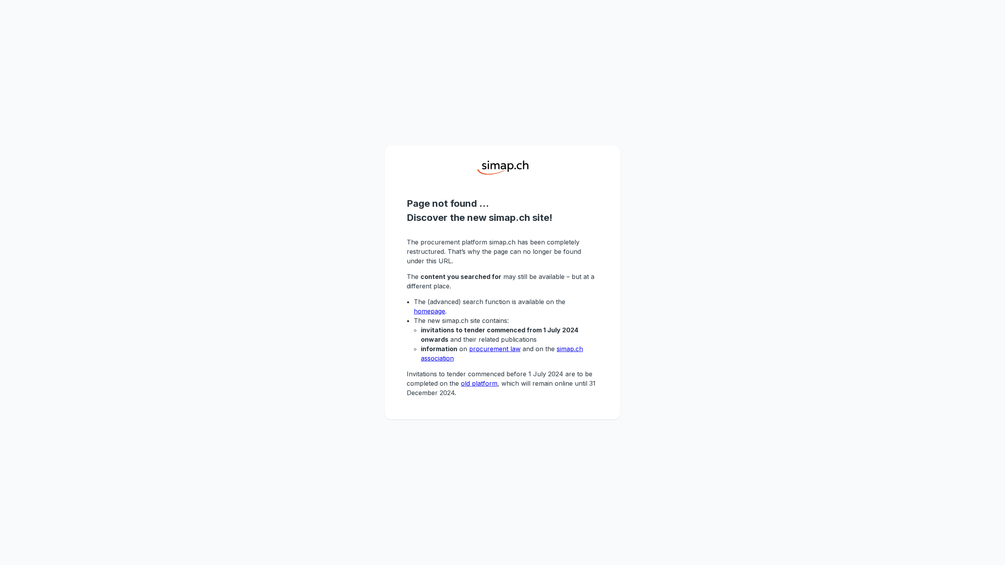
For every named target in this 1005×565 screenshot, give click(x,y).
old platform (479, 383)
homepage (429, 311)
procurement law (495, 349)
